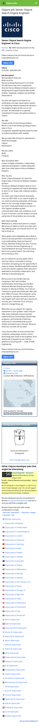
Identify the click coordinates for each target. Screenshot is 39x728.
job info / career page (14, 371)
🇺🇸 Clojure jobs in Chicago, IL (13, 590)
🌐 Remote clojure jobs (11, 519)
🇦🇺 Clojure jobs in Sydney (12, 565)
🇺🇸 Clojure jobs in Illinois (12, 586)
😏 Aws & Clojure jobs (11, 619)
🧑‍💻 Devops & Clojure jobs (12, 661)
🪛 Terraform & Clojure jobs (13, 678)
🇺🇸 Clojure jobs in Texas (11, 598)
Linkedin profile (11, 373)
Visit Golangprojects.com (19, 460)
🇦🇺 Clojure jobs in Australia (13, 561)
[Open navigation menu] (36, 3)
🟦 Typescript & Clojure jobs (13, 699)
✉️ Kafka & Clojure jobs (11, 645)
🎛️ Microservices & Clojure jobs (14, 682)
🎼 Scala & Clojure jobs (11, 674)
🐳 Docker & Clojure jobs (12, 632)
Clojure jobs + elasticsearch (10, 512)
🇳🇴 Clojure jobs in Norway (12, 573)
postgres (23, 414)
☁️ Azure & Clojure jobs (11, 691)
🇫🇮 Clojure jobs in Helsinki (12, 557)
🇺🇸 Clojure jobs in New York (13, 594)
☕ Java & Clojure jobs (11, 640)
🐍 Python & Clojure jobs (12, 649)
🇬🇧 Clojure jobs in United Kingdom (16, 531)
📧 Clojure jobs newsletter (12, 523)
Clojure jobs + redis (8, 515)
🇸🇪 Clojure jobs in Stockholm (13, 615)
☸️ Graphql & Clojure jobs (12, 707)
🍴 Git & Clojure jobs (10, 686)
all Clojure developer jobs (18, 500)
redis (30, 414)
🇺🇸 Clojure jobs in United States (14, 527)
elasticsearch (15, 414)
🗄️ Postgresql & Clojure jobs (13, 670)
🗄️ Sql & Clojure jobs (10, 653)
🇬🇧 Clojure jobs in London (12, 536)
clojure (6, 414)
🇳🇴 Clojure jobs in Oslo (11, 611)
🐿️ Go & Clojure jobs (10, 712)
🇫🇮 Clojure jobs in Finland (12, 552)
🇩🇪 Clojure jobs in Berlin (11, 548)
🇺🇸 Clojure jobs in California (13, 540)
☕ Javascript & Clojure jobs (13, 636)
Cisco (7, 368)
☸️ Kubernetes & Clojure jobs (14, 657)
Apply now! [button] (8, 63)
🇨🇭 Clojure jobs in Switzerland (14, 603)
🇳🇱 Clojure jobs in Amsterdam (14, 607)
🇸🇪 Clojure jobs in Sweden (12, 578)
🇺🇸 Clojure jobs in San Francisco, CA (16, 582)
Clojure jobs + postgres (28, 512)
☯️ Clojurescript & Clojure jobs (14, 628)
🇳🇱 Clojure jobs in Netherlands (14, 569)
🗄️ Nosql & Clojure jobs (11, 716)
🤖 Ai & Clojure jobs (10, 665)
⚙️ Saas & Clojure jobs (11, 703)
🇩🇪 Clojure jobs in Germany (13, 544)
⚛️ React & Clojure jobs (11, 624)
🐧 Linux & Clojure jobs (11, 695)
